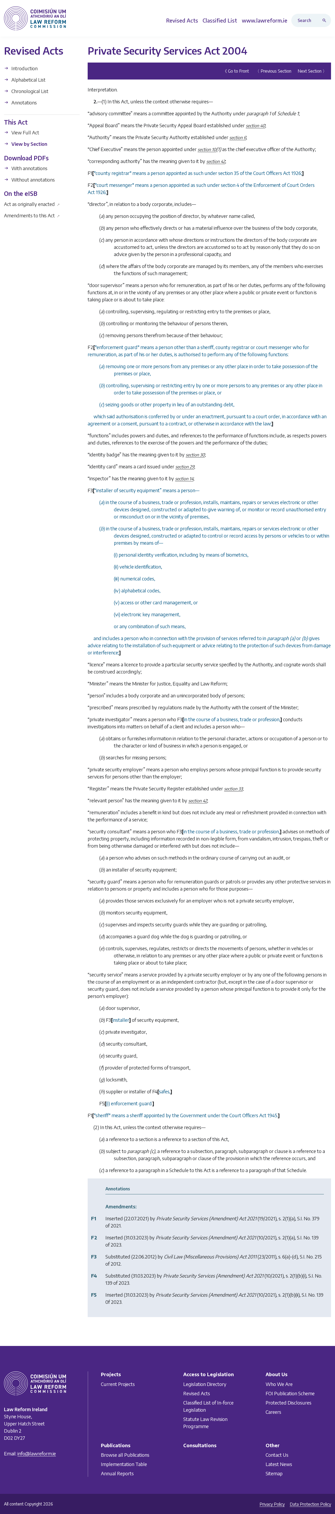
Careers (273, 1412)
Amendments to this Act (32, 215)
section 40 (255, 125)
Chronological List (29, 91)
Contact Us (277, 1455)
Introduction (24, 68)
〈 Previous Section (273, 71)
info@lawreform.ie (36, 1453)
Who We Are (279, 1384)
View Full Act (24, 132)
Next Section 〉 (312, 71)
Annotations (23, 102)
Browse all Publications (125, 1455)
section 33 (233, 788)
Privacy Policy (272, 1504)
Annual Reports (117, 1473)
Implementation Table (124, 1464)
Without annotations (32, 180)
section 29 (184, 466)
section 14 (184, 478)
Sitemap (274, 1473)
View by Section (28, 144)
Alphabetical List (28, 80)
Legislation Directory (204, 1384)
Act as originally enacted (32, 204)
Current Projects (118, 1384)
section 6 (237, 137)
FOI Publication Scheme (290, 1393)
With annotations (28, 168)
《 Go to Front (236, 71)
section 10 (207, 149)
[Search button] (325, 20)
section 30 (195, 454)
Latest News (279, 1464)
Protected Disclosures (288, 1402)
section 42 (215, 161)
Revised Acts (196, 1393)
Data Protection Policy (310, 1504)
